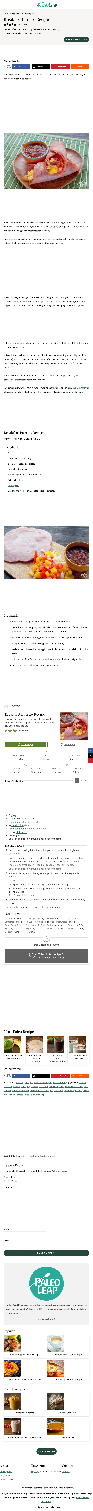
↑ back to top (46, 1451)
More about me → (46, 1319)
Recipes (15, 13)
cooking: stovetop (39, 1086)
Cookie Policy (6, 1479)
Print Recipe (27, 744)
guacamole (50, 375)
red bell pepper (18, 828)
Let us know (44, 957)
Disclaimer (5, 1475)
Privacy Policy (6, 1471)
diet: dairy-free (56, 1086)
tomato (14, 822)
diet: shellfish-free (20, 1090)
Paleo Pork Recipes (43, 1082)
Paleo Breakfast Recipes (41, 1090)
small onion (17, 825)
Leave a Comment (33, 33)
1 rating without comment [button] (42, 1156)
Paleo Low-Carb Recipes (35, 1094)
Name (7, 1229)
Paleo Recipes (27, 13)
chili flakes (21, 832)
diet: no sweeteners (74, 1086)
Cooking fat (13, 485)
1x (77, 780)
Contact (66, 1471)
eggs (13, 815)
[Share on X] (90, 755)
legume (64, 222)
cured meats (80, 388)
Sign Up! (35, 1471)
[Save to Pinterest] (90, 760)
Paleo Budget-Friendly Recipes (68, 1090)
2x (81, 780)
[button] (5, 24)
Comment (9, 1187)
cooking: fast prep (21, 1086)
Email (7, 1240)
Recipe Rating (10, 1177)
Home (7, 13)
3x (86, 780)
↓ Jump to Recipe (76, 39)
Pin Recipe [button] (69, 744)
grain (37, 222)
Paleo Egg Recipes (24, 1082)
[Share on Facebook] (90, 750)
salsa (39, 375)
